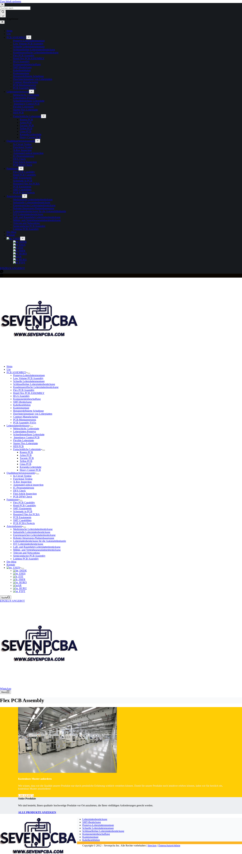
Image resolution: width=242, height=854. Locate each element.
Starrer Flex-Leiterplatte (25, 443)
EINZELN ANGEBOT (12, 600)
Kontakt (11, 564)
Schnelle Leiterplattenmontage (29, 381)
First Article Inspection (25, 493)
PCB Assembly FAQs (24, 422)
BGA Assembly (21, 396)
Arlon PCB (26, 455)
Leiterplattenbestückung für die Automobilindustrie (39, 541)
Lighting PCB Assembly (26, 558)
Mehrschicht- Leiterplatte (26, 428)
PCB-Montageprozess (24, 419)
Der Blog (11, 561)
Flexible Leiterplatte (23, 440)
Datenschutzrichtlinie (169, 845)
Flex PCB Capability (24, 502)
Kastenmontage (21, 407)
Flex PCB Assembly (23, 390)
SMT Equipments (22, 508)
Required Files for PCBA (26, 514)
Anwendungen (14, 526)
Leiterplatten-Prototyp (24, 431)
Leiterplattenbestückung (94, 819)
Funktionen (12, 499)
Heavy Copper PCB (30, 470)
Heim (9, 366)
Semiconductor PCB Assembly (29, 555)
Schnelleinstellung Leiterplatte (28, 434)
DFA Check (19, 490)
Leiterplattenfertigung (18, 425)
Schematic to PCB (22, 511)
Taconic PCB (27, 458)
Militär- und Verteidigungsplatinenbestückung (37, 549)
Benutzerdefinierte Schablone (28, 410)
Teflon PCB (26, 461)
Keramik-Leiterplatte (30, 467)
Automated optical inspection (28, 484)
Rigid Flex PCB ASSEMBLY (28, 393)
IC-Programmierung (23, 487)
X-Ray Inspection (22, 481)
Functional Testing (22, 478)
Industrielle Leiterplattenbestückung (31, 532)
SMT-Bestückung (22, 402)
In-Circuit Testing (22, 475)
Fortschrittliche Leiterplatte (27, 449)
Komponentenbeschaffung (27, 399)
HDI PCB (18, 446)
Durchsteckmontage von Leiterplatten (32, 413)
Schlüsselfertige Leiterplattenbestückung (34, 384)
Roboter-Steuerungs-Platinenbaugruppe (33, 538)
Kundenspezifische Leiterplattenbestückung (35, 387)
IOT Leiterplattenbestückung (28, 544)
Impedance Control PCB (26, 437)
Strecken (152, 845)
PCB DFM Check (22, 496)
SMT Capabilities (22, 520)
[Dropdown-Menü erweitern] (28, 373)
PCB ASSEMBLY (16, 372)
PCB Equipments (22, 517)
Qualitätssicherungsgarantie (21, 473)
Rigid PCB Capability (24, 505)
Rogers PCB (26, 452)
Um (9, 369)
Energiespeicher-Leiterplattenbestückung (34, 535)
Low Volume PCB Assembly (28, 378)
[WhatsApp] (1, 276)
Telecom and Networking (26, 552)
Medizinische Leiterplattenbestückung (33, 529)
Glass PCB (25, 464)
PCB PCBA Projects (24, 523)
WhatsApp (5, 688)
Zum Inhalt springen (10, 1)
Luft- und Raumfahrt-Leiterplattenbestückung (36, 547)
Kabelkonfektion (22, 404)
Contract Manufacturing (25, 416)
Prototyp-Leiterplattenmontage (29, 375)
